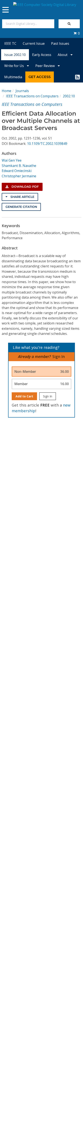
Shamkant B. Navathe (19, 165)
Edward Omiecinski (16, 170)
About (63, 54)
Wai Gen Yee (11, 160)
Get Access (40, 77)
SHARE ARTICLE (22, 197)
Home (6, 90)
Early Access (41, 54)
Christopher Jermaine (19, 176)
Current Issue (34, 43)
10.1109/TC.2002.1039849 (47, 143)
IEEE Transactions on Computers (32, 96)
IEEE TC (10, 43)
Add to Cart (24, 396)
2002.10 (69, 96)
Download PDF (25, 187)
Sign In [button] (58, 356)
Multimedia (13, 77)
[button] (76, 33)
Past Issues (60, 43)
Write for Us (14, 65)
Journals (22, 90)
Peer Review (45, 65)
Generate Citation (21, 207)
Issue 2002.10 (15, 54)
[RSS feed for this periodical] (77, 76)
